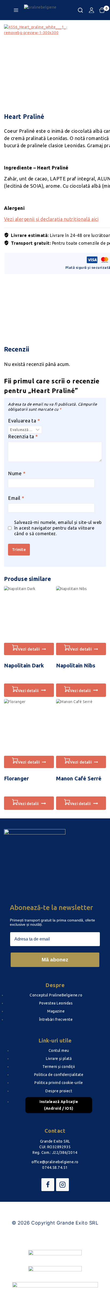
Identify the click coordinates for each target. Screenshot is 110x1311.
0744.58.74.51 (55, 1167)
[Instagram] (62, 1184)
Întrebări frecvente (56, 1019)
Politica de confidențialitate (59, 1074)
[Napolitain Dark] (29, 614)
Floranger (16, 778)
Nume (16, 473)
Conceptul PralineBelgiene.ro (56, 995)
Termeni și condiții (58, 1066)
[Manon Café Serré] (81, 727)
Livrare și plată (59, 1058)
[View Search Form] (80, 10)
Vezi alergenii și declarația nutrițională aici (51, 219)
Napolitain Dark (24, 665)
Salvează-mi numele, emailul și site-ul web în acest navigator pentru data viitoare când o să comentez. (58, 528)
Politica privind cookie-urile (58, 1082)
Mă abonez (55, 959)
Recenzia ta (23, 436)
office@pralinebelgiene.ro (55, 1162)
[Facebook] (47, 1184)
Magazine (56, 1011)
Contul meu (59, 1050)
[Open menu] (16, 10)
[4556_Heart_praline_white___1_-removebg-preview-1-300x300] (44, 64)
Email (16, 498)
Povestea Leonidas (56, 1003)
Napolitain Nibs (76, 665)
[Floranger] (29, 727)
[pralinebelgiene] (50, 10)
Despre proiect (58, 1091)
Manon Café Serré (79, 778)
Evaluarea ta (24, 420)
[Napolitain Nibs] (81, 614)
